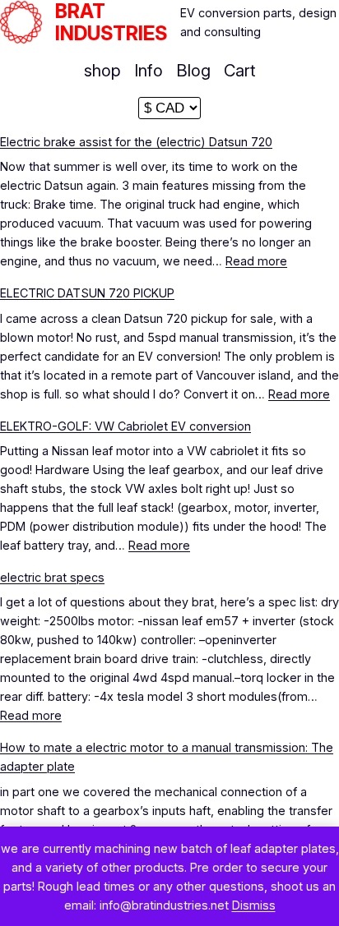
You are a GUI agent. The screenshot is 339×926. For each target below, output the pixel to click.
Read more (256, 261)
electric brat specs (52, 577)
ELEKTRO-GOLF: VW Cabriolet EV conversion (125, 426)
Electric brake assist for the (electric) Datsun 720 (136, 142)
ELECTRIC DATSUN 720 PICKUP (87, 293)
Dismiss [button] (254, 905)
